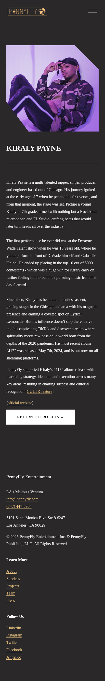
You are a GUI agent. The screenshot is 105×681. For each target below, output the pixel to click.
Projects (12, 586)
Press (10, 600)
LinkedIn (13, 628)
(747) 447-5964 (19, 506)
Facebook (14, 650)
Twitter (12, 642)
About (11, 571)
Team (10, 593)
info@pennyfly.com (22, 499)
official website (20, 403)
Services (13, 578)
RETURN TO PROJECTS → (40, 417)
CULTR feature (39, 391)
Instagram (14, 635)
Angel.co (13, 657)
